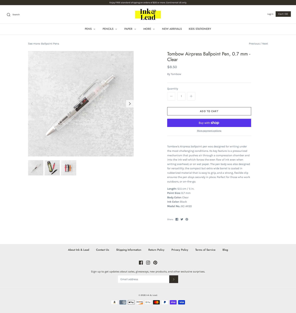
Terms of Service (205, 250)
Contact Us (102, 250)
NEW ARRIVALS (172, 29)
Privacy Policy (179, 250)
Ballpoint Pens (50, 43)
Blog (225, 250)
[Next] (130, 103)
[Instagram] (148, 263)
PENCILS (108, 29)
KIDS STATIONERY (200, 29)
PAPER (128, 29)
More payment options (209, 130)
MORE (147, 29)
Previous (254, 43)
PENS (88, 29)
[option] (81, 103)
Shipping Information (128, 250)
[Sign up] (173, 279)
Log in (270, 14)
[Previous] (32, 103)
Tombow (176, 74)
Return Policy (156, 250)
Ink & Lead (151, 295)
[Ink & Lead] (148, 14)
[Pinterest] (155, 263)
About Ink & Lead (78, 250)
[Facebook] (141, 263)
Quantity (172, 88)
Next (265, 43)
